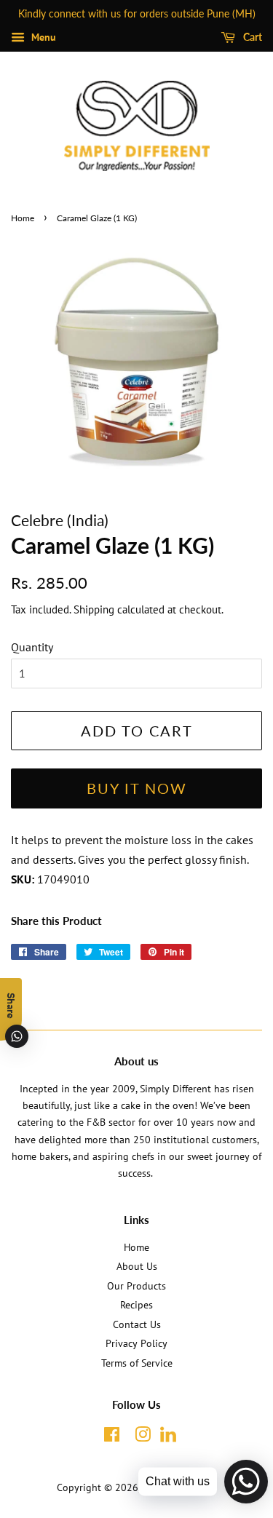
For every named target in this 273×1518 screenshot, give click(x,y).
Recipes (136, 1304)
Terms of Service (137, 1363)
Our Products (136, 1285)
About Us (136, 1266)
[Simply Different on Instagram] (143, 1437)
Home (22, 217)
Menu (42, 37)
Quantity (32, 647)
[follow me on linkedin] (168, 1439)
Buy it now (137, 788)
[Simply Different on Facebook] (111, 1437)
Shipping (94, 609)
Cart (251, 37)
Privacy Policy (136, 1343)
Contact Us (137, 1324)
